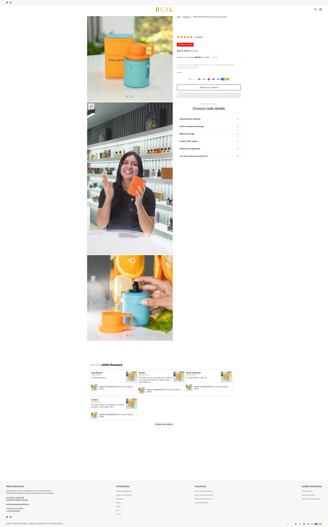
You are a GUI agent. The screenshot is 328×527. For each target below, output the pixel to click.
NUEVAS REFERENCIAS (124, 491)
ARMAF (179, 72)
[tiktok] (10, 2)
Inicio (179, 17)
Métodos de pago (187, 134)
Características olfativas (190, 119)
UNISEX (118, 506)
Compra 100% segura (189, 141)
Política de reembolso (204, 491)
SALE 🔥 (118, 514)
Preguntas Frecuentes (311, 499)
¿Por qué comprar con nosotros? (194, 156)
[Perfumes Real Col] (164, 9)
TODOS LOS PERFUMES (124, 495)
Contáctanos (307, 491)
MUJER (118, 502)
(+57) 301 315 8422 (13, 511)
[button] (209, 95)
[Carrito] (320, 9)
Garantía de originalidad (190, 149)
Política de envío (202, 502)
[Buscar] (315, 9)
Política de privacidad (204, 495)
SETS (117, 510)
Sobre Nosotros (308, 495)
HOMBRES (119, 499)
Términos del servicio (204, 499)
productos (186, 17)
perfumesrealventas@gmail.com (17, 504)
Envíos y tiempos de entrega (192, 126)
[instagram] (7, 2)
